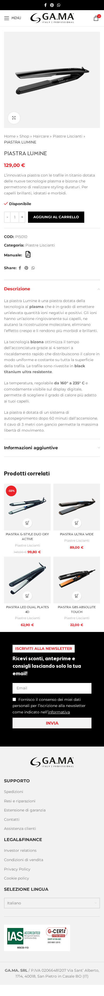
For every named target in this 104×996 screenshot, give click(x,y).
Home (9, 136)
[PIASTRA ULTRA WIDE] (76, 507)
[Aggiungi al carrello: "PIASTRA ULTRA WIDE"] (76, 523)
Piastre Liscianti (67, 136)
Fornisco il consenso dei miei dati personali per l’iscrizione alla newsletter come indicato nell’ (49, 705)
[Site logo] (52, 17)
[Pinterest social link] (52, 5)
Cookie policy (16, 878)
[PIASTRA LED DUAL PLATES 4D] (27, 580)
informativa (59, 712)
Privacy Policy (17, 869)
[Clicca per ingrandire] (14, 118)
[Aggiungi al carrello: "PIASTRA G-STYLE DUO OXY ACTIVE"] (27, 523)
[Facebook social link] (45, 5)
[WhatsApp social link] (58, 5)
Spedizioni (13, 791)
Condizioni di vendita (23, 859)
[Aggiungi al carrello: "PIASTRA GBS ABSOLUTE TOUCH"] (76, 596)
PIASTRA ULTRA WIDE (77, 534)
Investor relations (20, 850)
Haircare (41, 136)
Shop (24, 136)
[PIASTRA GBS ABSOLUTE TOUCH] (76, 580)
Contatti (11, 819)
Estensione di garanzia (25, 810)
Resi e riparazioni (19, 801)
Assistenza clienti (20, 828)
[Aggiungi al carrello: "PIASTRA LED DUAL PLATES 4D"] (27, 596)
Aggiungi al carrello (56, 217)
